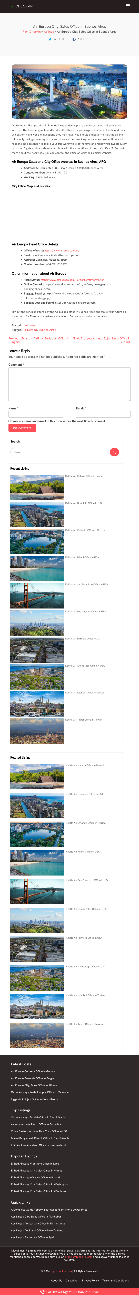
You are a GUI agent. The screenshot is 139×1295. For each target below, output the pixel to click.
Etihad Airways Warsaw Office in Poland (35, 1177)
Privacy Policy (90, 1280)
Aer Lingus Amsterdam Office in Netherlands (38, 1223)
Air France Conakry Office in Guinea (33, 1071)
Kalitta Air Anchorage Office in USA (85, 665)
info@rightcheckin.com (78, 1257)
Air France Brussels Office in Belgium (33, 1078)
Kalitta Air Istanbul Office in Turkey (84, 692)
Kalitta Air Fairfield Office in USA (83, 638)
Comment (16, 365)
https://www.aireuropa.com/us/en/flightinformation (72, 280)
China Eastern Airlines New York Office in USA (39, 1131)
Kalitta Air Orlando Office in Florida (85, 530)
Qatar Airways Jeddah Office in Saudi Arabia (38, 1117)
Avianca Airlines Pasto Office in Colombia (36, 1124)
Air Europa (30, 330)
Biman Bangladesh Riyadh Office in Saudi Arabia (40, 1138)
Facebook (83, 39)
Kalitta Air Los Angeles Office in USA (85, 611)
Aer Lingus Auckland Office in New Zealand (37, 1230)
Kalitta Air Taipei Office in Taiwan (83, 719)
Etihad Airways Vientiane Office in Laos (35, 1163)
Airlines (49, 32)
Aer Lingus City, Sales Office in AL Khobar (36, 1216)
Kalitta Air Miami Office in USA (82, 557)
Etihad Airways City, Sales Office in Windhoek (38, 1191)
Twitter (58, 39)
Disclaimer (72, 1280)
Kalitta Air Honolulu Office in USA (84, 503)
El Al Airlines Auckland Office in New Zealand (38, 1145)
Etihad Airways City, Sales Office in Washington (39, 1184)
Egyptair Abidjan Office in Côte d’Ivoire (34, 1099)
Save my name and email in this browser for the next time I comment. (59, 421)
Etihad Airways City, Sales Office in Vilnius (36, 1170)
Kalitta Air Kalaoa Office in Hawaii (84, 476)
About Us (56, 1280)
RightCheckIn (32, 32)
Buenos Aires (47, 330)
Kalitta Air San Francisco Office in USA (86, 584)
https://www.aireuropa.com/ (62, 250)
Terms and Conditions (115, 1280)
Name (12, 408)
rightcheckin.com (61, 1271)
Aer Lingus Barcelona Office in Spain (33, 1237)
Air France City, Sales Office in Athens (34, 1085)
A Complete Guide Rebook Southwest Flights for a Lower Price (49, 1209)
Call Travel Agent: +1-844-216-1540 (72, 1292)
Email (80, 408)
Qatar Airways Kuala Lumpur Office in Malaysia (40, 1092)
